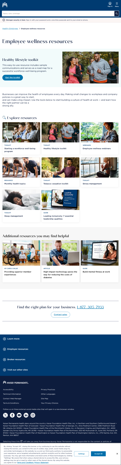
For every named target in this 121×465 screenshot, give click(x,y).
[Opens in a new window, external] (5, 415)
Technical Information (12, 394)
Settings (81, 454)
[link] (21, 261)
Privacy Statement (41, 462)
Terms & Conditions (11, 403)
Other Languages (48, 394)
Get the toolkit (12, 77)
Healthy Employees (10, 28)
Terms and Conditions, (25, 462)
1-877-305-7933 (90, 307)
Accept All (98, 454)
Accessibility (8, 389)
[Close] (117, 453)
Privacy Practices (48, 389)
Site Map (44, 399)
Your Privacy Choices (49, 403)
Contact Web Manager (12, 399)
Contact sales (60, 314)
